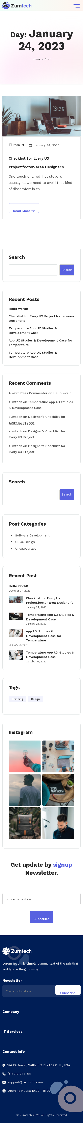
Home (36, 59)
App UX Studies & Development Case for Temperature (43, 635)
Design (35, 699)
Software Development (32, 535)
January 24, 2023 (46, 145)
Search (17, 257)
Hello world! (18, 309)
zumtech (15, 402)
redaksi (18, 145)
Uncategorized (25, 548)
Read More (22, 211)
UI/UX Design (25, 542)
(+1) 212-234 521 (19, 1074)
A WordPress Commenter (28, 393)
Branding (17, 699)
